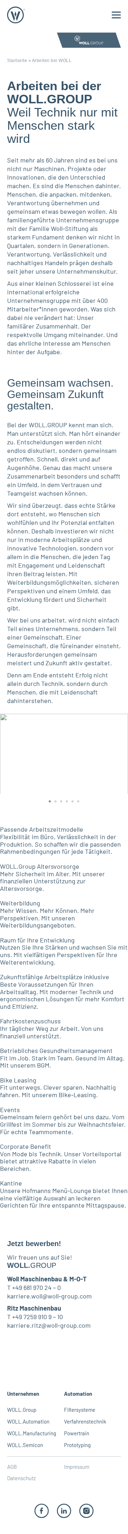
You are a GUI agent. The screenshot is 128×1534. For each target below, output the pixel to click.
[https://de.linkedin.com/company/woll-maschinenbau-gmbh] (64, 1510)
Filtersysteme (79, 1409)
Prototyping (77, 1445)
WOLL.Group (21, 1409)
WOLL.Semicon (25, 1445)
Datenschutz (21, 1478)
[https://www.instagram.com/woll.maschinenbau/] (86, 1510)
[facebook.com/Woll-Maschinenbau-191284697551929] (41, 1510)
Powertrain (76, 1433)
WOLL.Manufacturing (31, 1433)
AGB (12, 1466)
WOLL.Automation (28, 1421)
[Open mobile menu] (116, 15)
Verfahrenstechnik (85, 1421)
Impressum (76, 1466)
